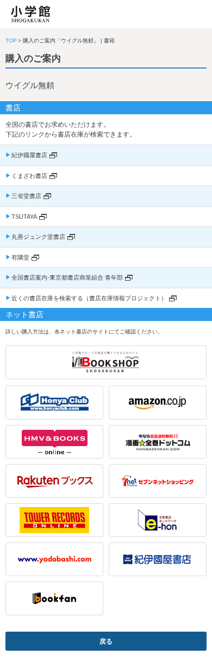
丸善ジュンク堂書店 (38, 236)
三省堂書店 (26, 196)
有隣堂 (20, 257)
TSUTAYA (24, 216)
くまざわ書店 (29, 175)
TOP (11, 41)
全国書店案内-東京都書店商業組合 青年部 (67, 277)
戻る (106, 641)
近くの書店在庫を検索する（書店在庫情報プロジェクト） (89, 298)
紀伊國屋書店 (29, 155)
